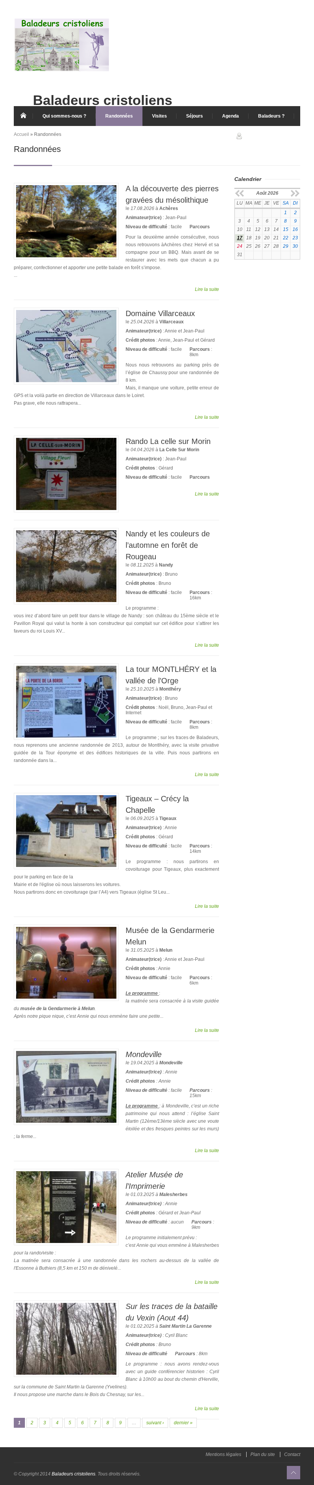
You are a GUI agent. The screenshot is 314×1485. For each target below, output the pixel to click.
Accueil (23, 116)
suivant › (155, 1422)
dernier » (183, 1422)
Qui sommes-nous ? (64, 116)
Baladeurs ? (271, 116)
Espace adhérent (268, 135)
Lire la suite (207, 289)
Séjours (194, 116)
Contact (292, 1454)
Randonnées (119, 116)
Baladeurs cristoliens (73, 1474)
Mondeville (144, 1054)
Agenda (230, 116)
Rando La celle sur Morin (168, 441)
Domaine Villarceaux (160, 313)
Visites (159, 116)
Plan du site (262, 1454)
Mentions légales (223, 1454)
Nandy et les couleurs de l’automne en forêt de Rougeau (168, 545)
